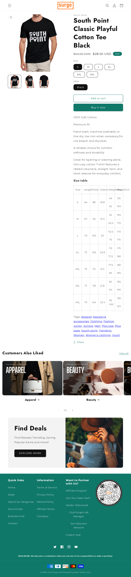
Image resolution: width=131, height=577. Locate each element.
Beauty (91, 400)
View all (124, 353)
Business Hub (16, 516)
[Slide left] (58, 410)
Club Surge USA (55, 572)
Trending (105, 330)
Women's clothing (98, 335)
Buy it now (98, 107)
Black (80, 87)
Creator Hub (73, 534)
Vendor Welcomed (77, 505)
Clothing (96, 321)
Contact (13, 523)
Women (78, 335)
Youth (116, 335)
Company (42, 516)
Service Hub (15, 509)
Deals (11, 494)
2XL (79, 74)
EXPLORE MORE (30, 453)
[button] (9, 5)
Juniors (88, 326)
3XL (92, 74)
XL (109, 67)
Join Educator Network (78, 525)
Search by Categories (21, 501)
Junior (77, 326)
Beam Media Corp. (82, 572)
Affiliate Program (76, 490)
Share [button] (80, 342)
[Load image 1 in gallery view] (14, 81)
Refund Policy (45, 501)
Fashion (109, 321)
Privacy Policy (45, 494)
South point (89, 330)
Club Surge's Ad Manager (78, 514)
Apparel (86, 316)
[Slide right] (72, 410)
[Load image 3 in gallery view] (43, 81)
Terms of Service (47, 487)
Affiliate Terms (45, 509)
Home (11, 487)
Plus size (108, 326)
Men (98, 326)
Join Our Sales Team (78, 498)
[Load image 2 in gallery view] (29, 81)
